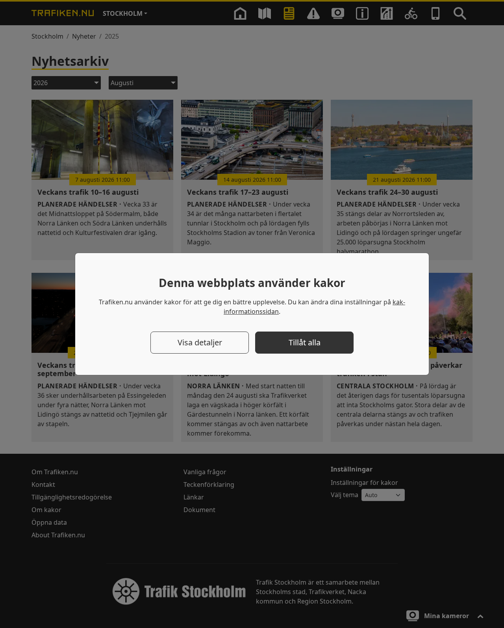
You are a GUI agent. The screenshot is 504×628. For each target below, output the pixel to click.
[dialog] (252, 314)
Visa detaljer (200, 342)
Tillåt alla (305, 342)
